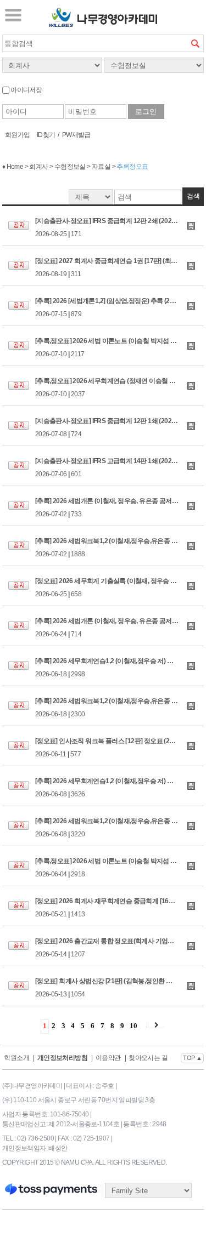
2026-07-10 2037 (119, 387)
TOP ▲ (192, 1057)
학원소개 (16, 1058)
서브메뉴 (13, 15)
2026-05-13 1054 (119, 987)
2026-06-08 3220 (119, 827)
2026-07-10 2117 (119, 347)
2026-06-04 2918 (119, 867)
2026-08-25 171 (119, 227)
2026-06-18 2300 (119, 707)
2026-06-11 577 (116, 747)
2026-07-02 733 (119, 507)
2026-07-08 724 (119, 427)
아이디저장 (25, 90)
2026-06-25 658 (119, 587)
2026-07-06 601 (119, 467)
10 (133, 1026)
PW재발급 (76, 135)
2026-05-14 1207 (119, 947)
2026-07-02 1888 (119, 547)
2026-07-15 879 (117, 307)
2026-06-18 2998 (119, 667)
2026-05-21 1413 (119, 907)
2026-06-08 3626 (119, 787)
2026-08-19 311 (119, 267)
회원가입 (17, 135)
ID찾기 (46, 135)
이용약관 (108, 1058)
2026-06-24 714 (119, 627)
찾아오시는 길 (148, 1058)
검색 (195, 43)
